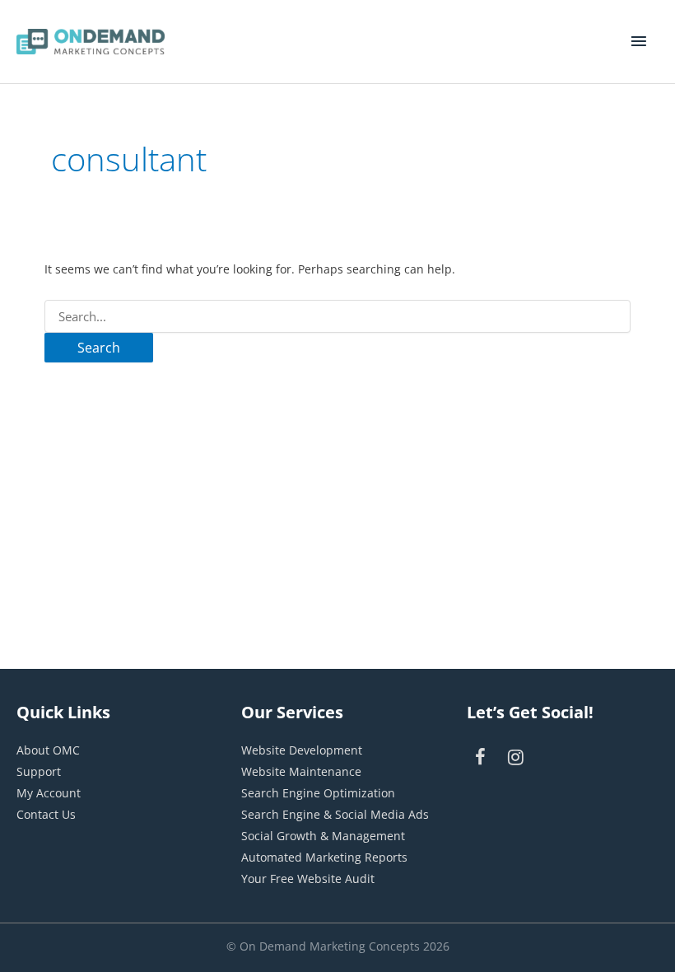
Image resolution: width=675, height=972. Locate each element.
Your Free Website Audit (308, 878)
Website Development (301, 750)
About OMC (48, 750)
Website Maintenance (301, 771)
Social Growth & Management (323, 835)
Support (38, 771)
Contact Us (46, 814)
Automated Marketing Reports (324, 857)
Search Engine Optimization (318, 793)
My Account (48, 793)
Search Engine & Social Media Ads (335, 814)
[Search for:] (337, 317)
